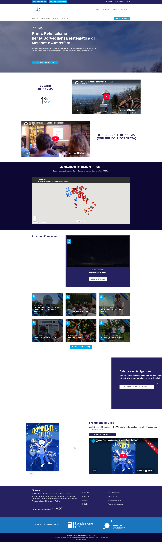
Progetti (65, 18)
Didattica (56, 18)
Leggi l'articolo (98, 279)
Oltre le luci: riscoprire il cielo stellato (112, 310)
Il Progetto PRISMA (103, 9)
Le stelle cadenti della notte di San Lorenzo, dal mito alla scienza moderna (47, 309)
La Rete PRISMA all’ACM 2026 (45, 338)
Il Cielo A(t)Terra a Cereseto (111, 338)
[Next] (157, 383)
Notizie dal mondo (97, 273)
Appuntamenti (45, 18)
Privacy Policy (91, 535)
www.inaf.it (105, 537)
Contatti (124, 9)
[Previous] (5, 383)
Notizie (34, 18)
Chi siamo (115, 9)
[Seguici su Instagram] (127, 2)
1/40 (31, 473)
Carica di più (81, 347)
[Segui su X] (129, 2)
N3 (85, 539)
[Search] (129, 10)
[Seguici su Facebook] (125, 2)
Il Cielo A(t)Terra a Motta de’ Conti (80, 311)
